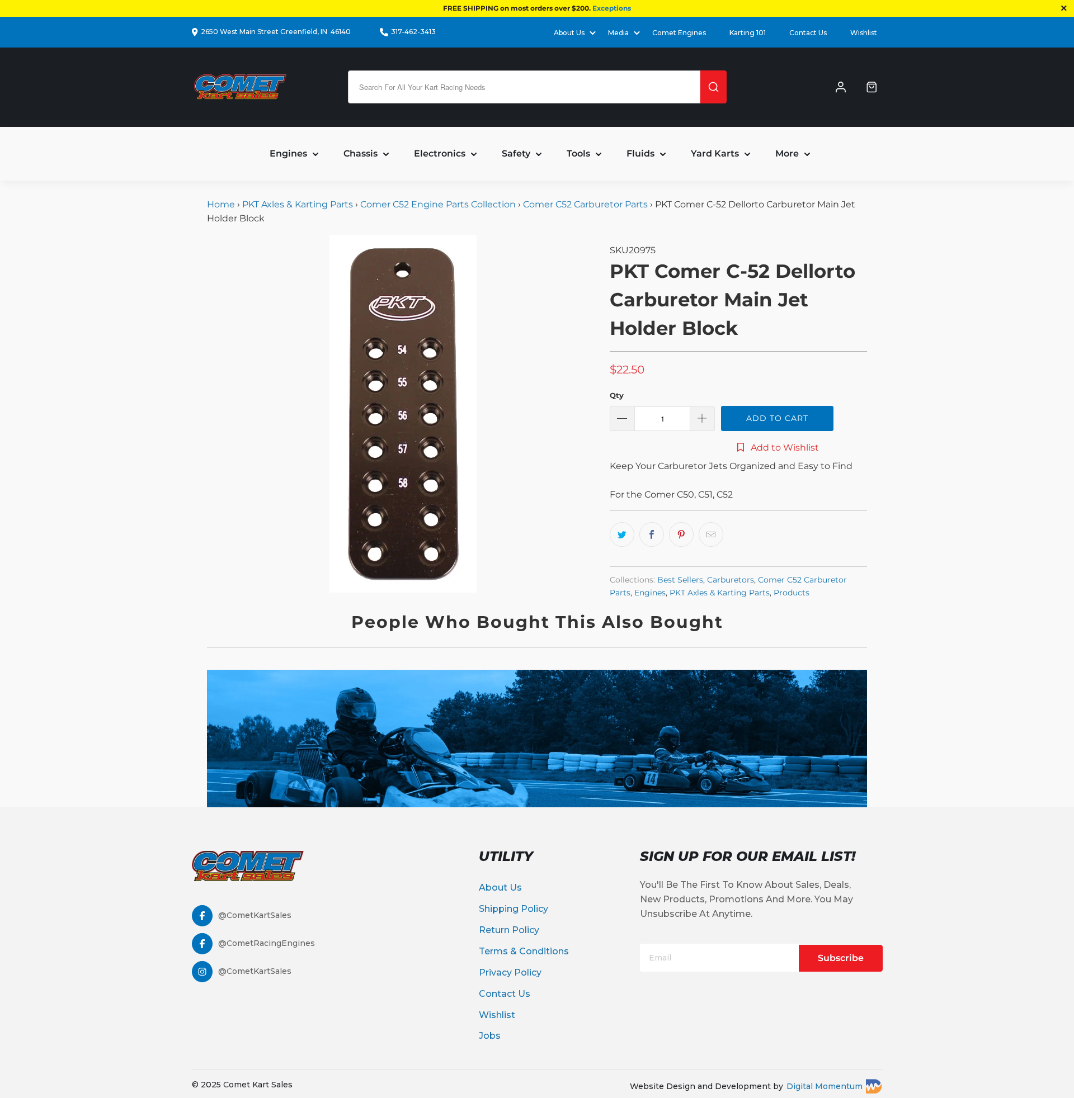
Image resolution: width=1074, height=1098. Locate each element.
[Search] (713, 86)
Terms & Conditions (524, 951)
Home (222, 204)
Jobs (490, 1035)
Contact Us (808, 33)
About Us (500, 887)
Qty (617, 395)
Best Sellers (680, 580)
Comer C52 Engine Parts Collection (438, 204)
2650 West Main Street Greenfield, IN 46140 (276, 31)
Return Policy (509, 930)
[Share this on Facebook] (651, 534)
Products (791, 593)
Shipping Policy (513, 908)
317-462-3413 (413, 31)
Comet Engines (679, 33)
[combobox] (524, 86)
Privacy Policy (510, 972)
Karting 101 (747, 33)
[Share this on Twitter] (622, 534)
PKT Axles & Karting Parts (297, 204)
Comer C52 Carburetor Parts (585, 204)
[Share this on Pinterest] (681, 534)
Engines (650, 593)
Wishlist (863, 33)
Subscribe (841, 958)
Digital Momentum (824, 1086)
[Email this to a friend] (711, 534)
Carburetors (730, 580)
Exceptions (611, 8)
